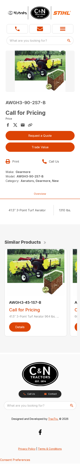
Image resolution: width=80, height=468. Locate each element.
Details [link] (20, 327)
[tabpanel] (40, 72)
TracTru (53, 418)
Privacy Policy (27, 448)
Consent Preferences (15, 460)
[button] (17, 28)
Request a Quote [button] (40, 135)
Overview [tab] (40, 193)
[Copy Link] (30, 125)
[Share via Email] (22, 125)
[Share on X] (15, 125)
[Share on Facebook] (8, 125)
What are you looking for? (28, 40)
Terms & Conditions (50, 448)
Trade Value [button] (40, 147)
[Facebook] (40, 432)
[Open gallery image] (40, 71)
